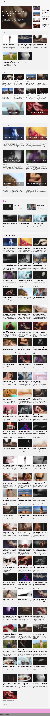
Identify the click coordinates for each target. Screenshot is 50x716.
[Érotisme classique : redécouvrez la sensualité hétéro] (40, 610)
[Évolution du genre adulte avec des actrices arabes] (40, 459)
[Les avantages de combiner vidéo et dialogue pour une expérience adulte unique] (10, 308)
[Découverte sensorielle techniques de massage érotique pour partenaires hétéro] (25, 510)
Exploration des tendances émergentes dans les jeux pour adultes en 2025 (39, 450)
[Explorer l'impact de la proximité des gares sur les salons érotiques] (10, 493)
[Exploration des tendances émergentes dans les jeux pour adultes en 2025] (40, 442)
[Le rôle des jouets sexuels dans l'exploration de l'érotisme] (10, 661)
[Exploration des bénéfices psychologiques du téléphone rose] (40, 342)
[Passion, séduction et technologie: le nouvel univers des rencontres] (10, 594)
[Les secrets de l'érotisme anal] (25, 55)
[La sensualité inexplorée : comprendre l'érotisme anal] (10, 55)
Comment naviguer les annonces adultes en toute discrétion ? (39, 316)
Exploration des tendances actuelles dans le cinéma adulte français (39, 500)
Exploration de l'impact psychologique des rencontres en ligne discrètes (10, 366)
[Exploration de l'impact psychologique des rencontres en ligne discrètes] (10, 359)
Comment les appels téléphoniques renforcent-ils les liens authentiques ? (39, 366)
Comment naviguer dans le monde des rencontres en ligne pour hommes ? (24, 265)
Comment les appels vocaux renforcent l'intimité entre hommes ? (10, 225)
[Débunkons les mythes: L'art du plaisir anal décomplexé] (25, 38)
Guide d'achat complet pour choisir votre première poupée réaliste (9, 567)
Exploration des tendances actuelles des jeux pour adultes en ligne (9, 584)
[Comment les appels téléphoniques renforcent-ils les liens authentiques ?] (36, 8)
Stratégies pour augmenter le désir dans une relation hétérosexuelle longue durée (10, 534)
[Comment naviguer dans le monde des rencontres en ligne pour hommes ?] (13, 156)
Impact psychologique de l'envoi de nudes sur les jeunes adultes (24, 316)
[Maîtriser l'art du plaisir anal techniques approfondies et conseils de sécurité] (10, 38)
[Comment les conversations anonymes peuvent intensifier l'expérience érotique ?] (40, 409)
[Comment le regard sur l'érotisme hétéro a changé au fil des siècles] (40, 661)
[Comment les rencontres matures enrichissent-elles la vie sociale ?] (10, 342)
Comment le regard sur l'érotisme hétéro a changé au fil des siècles (39, 668)
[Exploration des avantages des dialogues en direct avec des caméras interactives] (10, 442)
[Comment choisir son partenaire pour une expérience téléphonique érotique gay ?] (10, 291)
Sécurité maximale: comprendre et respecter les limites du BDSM (25, 601)
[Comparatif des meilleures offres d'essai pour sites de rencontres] (36, 20)
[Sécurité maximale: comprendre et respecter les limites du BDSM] (25, 594)
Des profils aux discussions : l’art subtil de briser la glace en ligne (40, 248)
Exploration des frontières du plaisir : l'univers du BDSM (9, 618)
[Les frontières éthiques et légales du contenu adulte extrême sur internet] (25, 476)
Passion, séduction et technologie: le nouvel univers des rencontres (8, 601)
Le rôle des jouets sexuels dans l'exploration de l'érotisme (9, 668)
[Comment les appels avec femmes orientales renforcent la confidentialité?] (31, 206)
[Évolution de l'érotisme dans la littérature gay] (13, 108)
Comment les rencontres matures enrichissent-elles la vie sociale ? (9, 349)
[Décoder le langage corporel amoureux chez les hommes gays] (25, 644)
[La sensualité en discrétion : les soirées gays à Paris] (40, 627)
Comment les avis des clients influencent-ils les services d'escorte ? (10, 550)
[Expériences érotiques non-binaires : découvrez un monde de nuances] (10, 677)
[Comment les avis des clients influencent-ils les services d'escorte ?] (10, 543)
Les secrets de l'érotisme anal (25, 61)
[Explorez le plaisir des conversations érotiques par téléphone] (40, 560)
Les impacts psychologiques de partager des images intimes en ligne (24, 399)
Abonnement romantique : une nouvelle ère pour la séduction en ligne (24, 248)
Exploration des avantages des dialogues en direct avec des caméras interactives (9, 450)
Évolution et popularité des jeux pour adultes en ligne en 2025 (40, 550)
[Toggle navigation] (3, 1)
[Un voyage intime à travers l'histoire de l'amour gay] (40, 594)
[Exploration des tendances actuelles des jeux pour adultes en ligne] (10, 577)
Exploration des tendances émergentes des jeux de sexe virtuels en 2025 (9, 433)
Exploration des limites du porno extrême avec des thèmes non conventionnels (9, 483)
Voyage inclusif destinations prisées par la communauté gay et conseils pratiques (40, 517)
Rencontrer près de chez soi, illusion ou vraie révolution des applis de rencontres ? (9, 248)
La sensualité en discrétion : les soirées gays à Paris (30, 93)
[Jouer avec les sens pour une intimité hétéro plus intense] (10, 644)
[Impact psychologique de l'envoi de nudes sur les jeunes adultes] (25, 308)
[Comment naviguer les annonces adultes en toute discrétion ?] (40, 308)
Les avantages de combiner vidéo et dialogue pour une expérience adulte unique (13, 13)
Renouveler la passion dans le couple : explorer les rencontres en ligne (9, 383)
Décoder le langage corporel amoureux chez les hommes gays (24, 651)
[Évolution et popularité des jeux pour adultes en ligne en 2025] (40, 543)
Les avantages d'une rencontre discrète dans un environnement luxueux (9, 282)
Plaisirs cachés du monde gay (36, 112)
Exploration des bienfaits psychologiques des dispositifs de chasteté (9, 399)
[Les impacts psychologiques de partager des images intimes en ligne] (25, 392)
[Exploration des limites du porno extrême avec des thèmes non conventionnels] (10, 476)
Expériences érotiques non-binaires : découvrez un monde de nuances (9, 685)
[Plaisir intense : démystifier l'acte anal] (40, 38)
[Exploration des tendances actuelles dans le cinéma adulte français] (40, 493)
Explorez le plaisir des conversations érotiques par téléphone (40, 567)
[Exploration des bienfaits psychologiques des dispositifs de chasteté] (10, 392)
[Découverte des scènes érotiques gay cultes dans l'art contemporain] (36, 14)
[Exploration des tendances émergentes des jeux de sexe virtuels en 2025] (10, 426)
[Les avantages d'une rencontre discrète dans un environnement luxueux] (36, 156)
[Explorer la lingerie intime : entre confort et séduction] (13, 179)
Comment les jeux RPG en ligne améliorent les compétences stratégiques (39, 534)
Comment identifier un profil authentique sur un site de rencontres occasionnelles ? (25, 282)
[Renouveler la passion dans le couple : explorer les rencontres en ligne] (10, 375)
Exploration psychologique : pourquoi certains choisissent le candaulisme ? (40, 399)
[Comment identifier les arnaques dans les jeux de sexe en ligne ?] (25, 218)
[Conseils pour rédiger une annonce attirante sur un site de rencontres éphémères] (25, 577)
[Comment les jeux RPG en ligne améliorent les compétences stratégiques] (40, 526)
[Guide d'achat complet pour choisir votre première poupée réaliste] (10, 560)
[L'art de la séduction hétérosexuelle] (25, 677)
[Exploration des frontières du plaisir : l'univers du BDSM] (10, 610)
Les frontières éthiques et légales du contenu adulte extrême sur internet (24, 483)
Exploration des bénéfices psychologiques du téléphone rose (40, 349)
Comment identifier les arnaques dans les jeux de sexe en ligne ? (24, 225)
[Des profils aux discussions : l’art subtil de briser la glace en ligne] (40, 241)
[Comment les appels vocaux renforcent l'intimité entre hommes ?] (10, 218)
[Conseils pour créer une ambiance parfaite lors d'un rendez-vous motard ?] (25, 426)
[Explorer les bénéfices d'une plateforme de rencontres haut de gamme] (10, 409)
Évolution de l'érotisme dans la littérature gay (13, 112)
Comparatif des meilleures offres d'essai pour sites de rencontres (24, 550)
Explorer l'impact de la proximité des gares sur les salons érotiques (9, 500)
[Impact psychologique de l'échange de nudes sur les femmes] (10, 325)
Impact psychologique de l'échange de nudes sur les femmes (9, 332)
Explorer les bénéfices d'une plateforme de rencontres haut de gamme (9, 416)
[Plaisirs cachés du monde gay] (37, 108)
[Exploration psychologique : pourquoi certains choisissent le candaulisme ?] (40, 392)
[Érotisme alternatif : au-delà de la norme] (25, 610)
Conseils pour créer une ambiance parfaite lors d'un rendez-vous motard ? (24, 433)
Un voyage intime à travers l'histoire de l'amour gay (19, 93)
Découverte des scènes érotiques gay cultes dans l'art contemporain (24, 500)
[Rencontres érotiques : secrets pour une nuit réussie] (10, 627)
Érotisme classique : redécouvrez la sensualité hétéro (39, 618)
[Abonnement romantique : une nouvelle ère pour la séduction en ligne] (36, 133)
